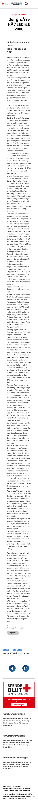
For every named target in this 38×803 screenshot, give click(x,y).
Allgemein (12, 633)
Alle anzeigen (19, 705)
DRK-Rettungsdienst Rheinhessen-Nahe (18, 795)
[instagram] (25, 668)
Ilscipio (11, 794)
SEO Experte (20, 794)
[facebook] (12, 668)
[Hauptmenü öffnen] (33, 3)
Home (6, 649)
